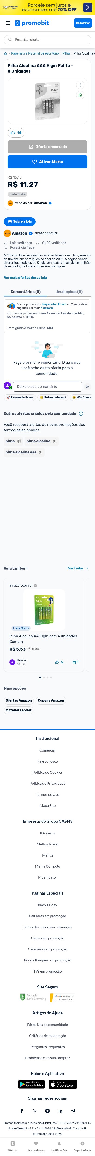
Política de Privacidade (47, 783)
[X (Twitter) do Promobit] (34, 1110)
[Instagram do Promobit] (47, 1110)
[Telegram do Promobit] (73, 1110)
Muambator (47, 877)
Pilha (66, 53)
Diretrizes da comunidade (47, 1024)
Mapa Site (48, 805)
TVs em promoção (47, 971)
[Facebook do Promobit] (21, 1110)
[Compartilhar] (80, 95)
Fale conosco (47, 761)
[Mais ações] (80, 85)
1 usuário (47, 308)
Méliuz (47, 855)
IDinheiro (47, 833)
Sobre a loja (22, 222)
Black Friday (47, 905)
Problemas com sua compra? (47, 1057)
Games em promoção (47, 938)
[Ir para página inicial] (7, 53)
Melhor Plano (47, 844)
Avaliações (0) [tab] (69, 292)
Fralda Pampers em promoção (47, 960)
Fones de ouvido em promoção (48, 927)
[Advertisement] (47, 509)
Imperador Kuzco (54, 304)
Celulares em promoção (47, 916)
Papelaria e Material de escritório (35, 53)
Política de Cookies (48, 772)
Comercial (47, 750)
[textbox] (47, 386)
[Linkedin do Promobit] (60, 1110)
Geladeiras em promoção (47, 949)
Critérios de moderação (47, 1035)
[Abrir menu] (8, 23)
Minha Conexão (47, 866)
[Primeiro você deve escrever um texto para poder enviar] (87, 386)
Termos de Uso (47, 794)
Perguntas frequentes (47, 1046)
